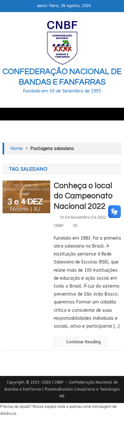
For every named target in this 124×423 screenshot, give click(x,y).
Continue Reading (83, 341)
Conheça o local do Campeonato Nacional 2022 (83, 195)
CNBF (59, 225)
